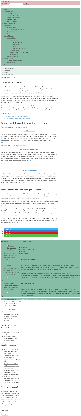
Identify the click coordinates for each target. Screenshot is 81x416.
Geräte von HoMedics (13, 17)
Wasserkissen (11, 62)
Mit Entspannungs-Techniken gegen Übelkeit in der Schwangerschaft (11, 285)
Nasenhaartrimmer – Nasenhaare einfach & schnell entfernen (10, 338)
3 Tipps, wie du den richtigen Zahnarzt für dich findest (11, 351)
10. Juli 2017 (7, 321)
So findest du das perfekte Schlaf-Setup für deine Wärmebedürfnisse (12, 255)
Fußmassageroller (12, 21)
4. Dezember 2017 (9, 306)
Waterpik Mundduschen (20, 48)
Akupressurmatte (12, 27)
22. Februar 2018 (9, 274)
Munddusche (14, 40)
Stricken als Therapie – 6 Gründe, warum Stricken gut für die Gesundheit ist (12, 302)
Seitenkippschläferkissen (14, 60)
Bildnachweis (24, 253)
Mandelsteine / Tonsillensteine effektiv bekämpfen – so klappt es (11, 364)
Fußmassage (7, 70)
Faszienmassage (9, 68)
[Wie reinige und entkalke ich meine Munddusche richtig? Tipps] (12, 311)
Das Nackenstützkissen (29, 170)
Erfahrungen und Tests (17, 29)
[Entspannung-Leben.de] (8, 6)
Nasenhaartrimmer (12, 56)
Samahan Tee (11, 397)
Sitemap (23, 251)
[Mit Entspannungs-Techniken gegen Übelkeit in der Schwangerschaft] (10, 280)
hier (2, 142)
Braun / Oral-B (17, 42)
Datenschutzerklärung (27, 249)
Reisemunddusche (15, 50)
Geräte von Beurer (12, 15)
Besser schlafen (8, 58)
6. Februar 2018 (8, 290)
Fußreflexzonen (8, 74)
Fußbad (6, 72)
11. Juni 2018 (7, 259)
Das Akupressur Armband (14, 34)
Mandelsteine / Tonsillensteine (19, 52)
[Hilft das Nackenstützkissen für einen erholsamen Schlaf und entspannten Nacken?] (12, 265)
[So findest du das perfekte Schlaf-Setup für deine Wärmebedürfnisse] (12, 250)
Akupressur (7, 25)
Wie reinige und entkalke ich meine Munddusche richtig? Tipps (11, 316)
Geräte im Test (11, 19)
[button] (8, 229)
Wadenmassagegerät (10, 23)
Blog (5, 65)
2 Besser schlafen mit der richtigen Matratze (17, 118)
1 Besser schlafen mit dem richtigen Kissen (16, 116)
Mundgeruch (14, 54)
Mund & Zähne (11, 38)
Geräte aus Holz (12, 13)
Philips (15, 46)
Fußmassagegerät (9, 11)
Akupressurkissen (12, 32)
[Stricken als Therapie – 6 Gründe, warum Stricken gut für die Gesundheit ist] (10, 296)
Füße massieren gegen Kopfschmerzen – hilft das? (12, 358)
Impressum (24, 247)
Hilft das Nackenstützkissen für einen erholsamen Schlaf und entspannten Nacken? (12, 270)
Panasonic (16, 44)
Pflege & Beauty (8, 36)
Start (5, 9)
